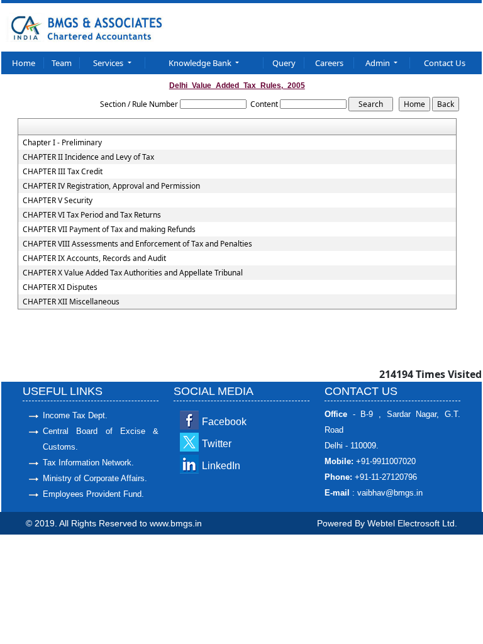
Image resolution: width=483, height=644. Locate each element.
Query (284, 63)
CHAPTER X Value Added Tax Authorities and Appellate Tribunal (133, 273)
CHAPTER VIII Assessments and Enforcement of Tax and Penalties (137, 244)
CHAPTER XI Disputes (60, 287)
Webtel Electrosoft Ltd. (412, 523)
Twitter (216, 443)
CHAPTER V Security (57, 201)
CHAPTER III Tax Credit (63, 172)
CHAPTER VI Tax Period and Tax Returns (92, 215)
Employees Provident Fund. (93, 494)
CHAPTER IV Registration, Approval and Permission (111, 186)
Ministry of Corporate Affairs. (95, 478)
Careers (329, 63)
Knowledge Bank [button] (201, 63)
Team (62, 63)
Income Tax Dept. (75, 415)
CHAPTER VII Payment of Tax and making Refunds (109, 230)
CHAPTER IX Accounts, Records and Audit (94, 258)
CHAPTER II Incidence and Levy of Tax (88, 157)
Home (23, 63)
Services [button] (109, 63)
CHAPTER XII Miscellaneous (71, 302)
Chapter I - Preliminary (62, 143)
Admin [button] (378, 63)
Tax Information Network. (88, 462)
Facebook (224, 421)
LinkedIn (221, 465)
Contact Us (444, 63)
